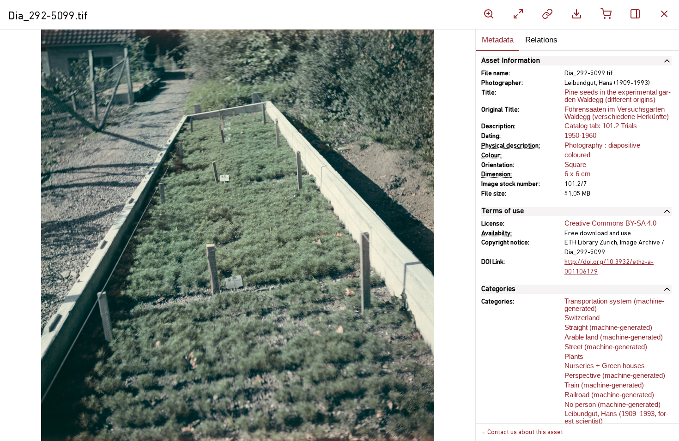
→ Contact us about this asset (521, 432)
